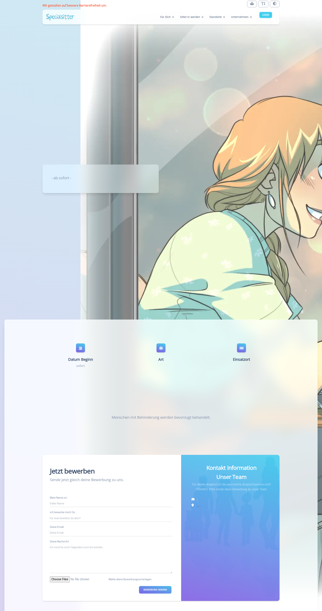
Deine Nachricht (59, 541)
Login (265, 14)
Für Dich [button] (165, 17)
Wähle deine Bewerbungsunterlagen (129, 579)
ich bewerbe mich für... (63, 512)
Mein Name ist (58, 497)
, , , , (199, 505)
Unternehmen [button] (240, 17)
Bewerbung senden (155, 589)
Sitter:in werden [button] (190, 17)
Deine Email (57, 526)
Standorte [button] (215, 17)
